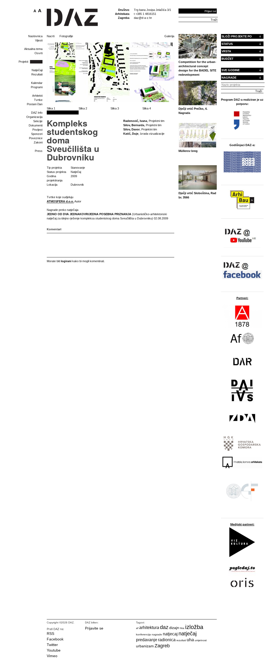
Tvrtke (38, 99)
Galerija (169, 36)
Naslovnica (35, 36)
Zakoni (38, 142)
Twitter (52, 645)
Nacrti (50, 36)
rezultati (181, 640)
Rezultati (36, 74)
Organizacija (34, 116)
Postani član (34, 104)
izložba (194, 627)
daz (164, 627)
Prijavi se (210, 11)
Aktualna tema (33, 48)
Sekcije (37, 121)
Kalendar (36, 82)
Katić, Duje (130, 133)
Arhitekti (37, 95)
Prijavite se (94, 628)
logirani (66, 261)
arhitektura (149, 627)
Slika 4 (146, 108)
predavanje (146, 640)
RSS (50, 633)
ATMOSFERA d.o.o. (60, 201)
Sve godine (231, 70)
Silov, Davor (131, 129)
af (137, 628)
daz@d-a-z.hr (143, 17)
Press (38, 150)
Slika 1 (51, 108)
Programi (36, 87)
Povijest (37, 129)
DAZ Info (36, 112)
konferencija (143, 634)
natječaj (187, 633)
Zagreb (162, 645)
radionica (167, 640)
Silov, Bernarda (133, 125)
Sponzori (36, 133)
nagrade (157, 634)
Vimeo (52, 656)
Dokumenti (35, 125)
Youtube (54, 650)
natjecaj (170, 634)
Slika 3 (114, 108)
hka (182, 628)
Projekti (23, 61)
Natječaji (37, 70)
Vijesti (38, 40)
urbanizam (145, 646)
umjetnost (201, 640)
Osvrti (38, 53)
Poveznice (35, 138)
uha (190, 640)
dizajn (174, 628)
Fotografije (66, 36)
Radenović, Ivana (135, 120)
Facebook (55, 639)
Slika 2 (83, 108)
